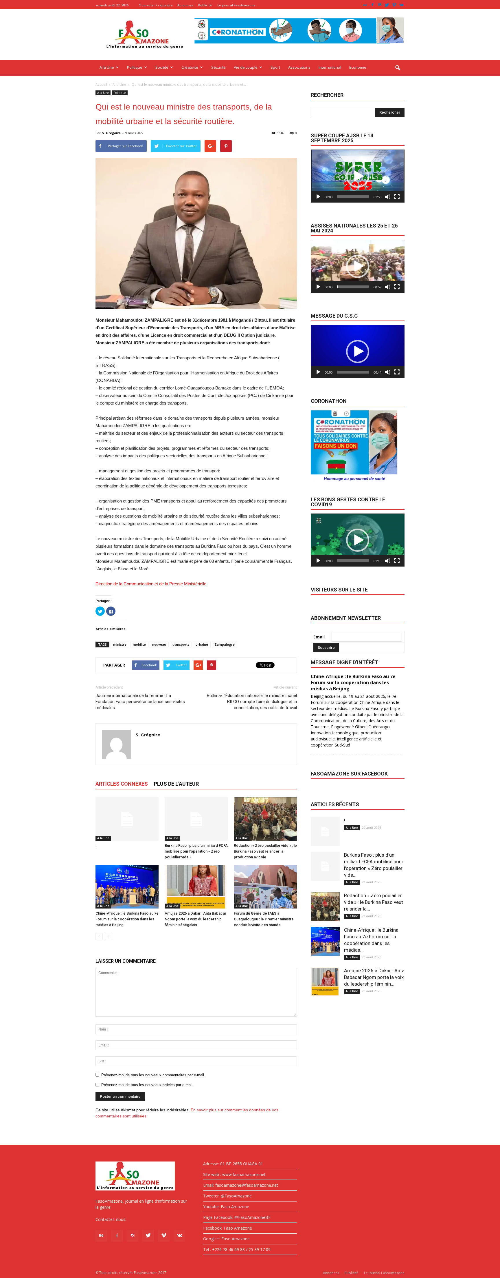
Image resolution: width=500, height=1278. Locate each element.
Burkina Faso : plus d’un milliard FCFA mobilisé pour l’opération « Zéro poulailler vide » (196, 851)
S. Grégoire (111, 133)
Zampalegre (224, 644)
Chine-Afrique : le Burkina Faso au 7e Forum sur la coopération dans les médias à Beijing (127, 919)
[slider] (353, 196)
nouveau (159, 644)
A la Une (107, 67)
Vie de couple (246, 67)
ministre (119, 644)
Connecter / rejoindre (156, 5)
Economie (357, 67)
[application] (358, 176)
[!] (127, 819)
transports (180, 644)
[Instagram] (379, 5)
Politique (134, 67)
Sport (275, 67)
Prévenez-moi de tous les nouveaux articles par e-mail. (147, 1085)
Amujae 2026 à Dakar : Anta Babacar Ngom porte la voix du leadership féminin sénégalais (195, 919)
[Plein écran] (397, 197)
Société (161, 67)
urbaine (202, 644)
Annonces (185, 5)
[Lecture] (318, 197)
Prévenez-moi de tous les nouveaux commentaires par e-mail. (153, 1075)
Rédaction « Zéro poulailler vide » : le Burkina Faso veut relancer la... (373, 902)
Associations (299, 67)
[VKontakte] (401, 5)
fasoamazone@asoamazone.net (158, 1219)
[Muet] (388, 197)
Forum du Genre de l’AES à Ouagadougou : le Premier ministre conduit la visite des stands (264, 919)
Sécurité (218, 67)
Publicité (205, 5)
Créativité (189, 67)
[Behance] (365, 5)
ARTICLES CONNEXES (121, 784)
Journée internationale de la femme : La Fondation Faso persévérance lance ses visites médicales (140, 701)
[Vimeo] (394, 5)
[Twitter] (387, 5)
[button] (398, 68)
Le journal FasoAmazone (236, 5)
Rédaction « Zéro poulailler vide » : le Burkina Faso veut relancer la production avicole (265, 851)
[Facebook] (372, 5)
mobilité (139, 644)
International (330, 67)
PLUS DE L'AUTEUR (176, 784)
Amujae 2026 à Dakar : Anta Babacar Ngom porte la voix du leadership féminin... (374, 977)
